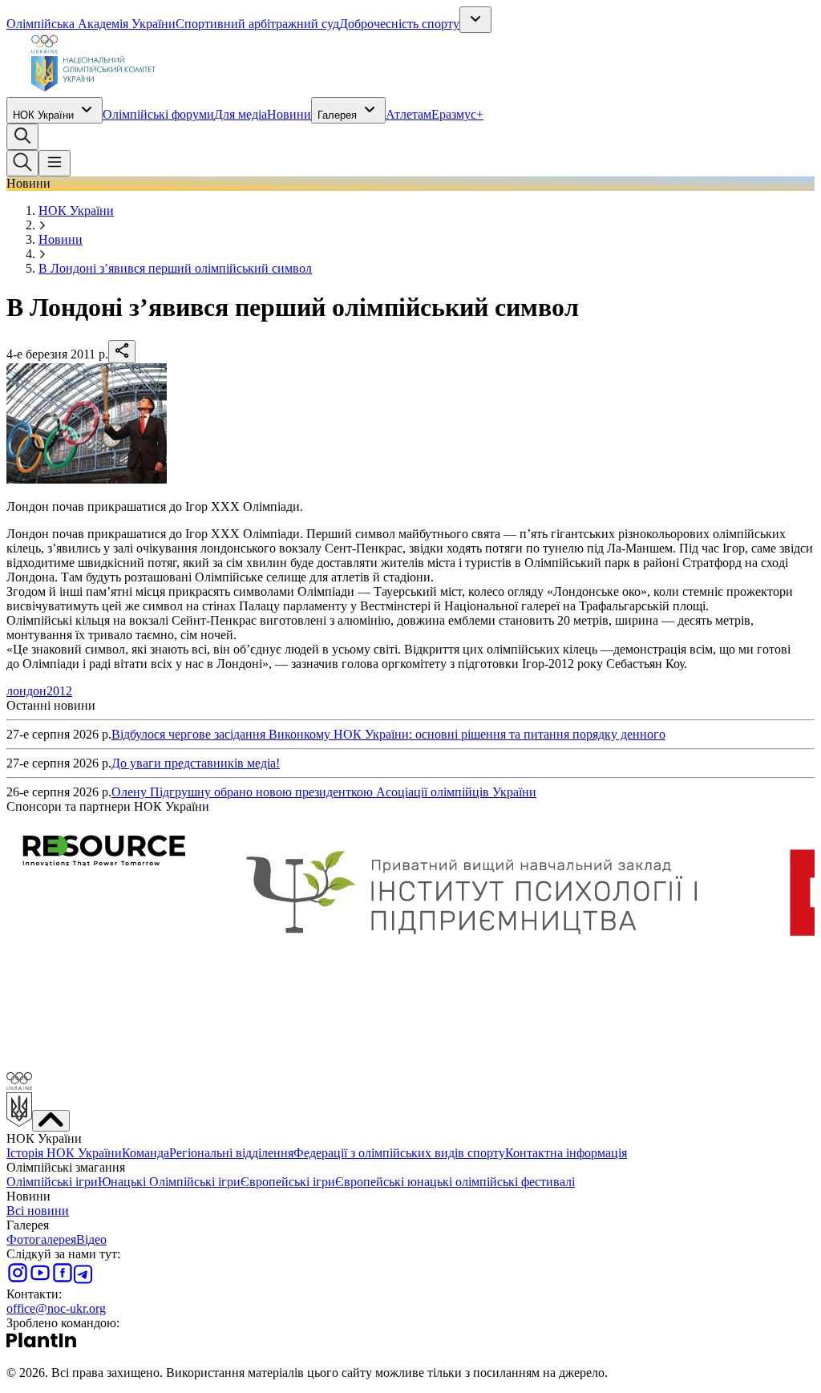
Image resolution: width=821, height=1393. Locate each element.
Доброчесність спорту (399, 23)
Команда (145, 1153)
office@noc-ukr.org (56, 1308)
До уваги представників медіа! (195, 763)
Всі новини (37, 1210)
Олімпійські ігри (52, 1182)
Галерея (337, 115)
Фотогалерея (41, 1239)
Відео (91, 1239)
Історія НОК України (64, 1153)
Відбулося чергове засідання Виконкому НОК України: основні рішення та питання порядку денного (388, 734)
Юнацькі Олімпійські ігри (169, 1182)
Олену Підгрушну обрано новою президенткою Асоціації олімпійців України (323, 792)
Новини (289, 114)
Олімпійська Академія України (91, 23)
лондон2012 (39, 691)
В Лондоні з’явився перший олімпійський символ (175, 268)
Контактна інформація (566, 1153)
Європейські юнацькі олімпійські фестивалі (455, 1182)
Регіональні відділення (231, 1153)
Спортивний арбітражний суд (257, 23)
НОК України (43, 115)
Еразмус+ (457, 114)
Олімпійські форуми (158, 114)
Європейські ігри (288, 1182)
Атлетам (408, 114)
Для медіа (240, 114)
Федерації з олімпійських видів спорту (399, 1153)
